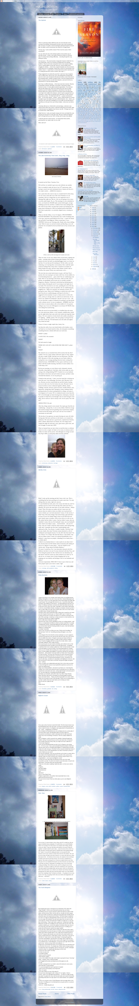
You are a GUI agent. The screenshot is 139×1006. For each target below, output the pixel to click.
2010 (93, 226)
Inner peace (90, 110)
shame (56, 989)
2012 (93, 222)
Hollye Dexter (82, 209)
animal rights (83, 97)
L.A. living (97, 110)
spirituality (87, 117)
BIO (53, 14)
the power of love (93, 93)
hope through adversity (94, 85)
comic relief (48, 786)
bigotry (43, 786)
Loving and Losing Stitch (89, 175)
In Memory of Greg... (82, 154)
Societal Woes (66, 786)
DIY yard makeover (95, 117)
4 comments (59, 146)
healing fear (93, 111)
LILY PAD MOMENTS (83, 169)
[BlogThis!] (68, 147)
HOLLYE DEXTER (46, 6)
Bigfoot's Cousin (43, 695)
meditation (84, 104)
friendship (44, 688)
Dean (80, 207)
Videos (65, 14)
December (95, 228)
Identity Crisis (42, 470)
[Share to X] (69, 147)
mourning (86, 102)
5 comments (59, 784)
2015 (93, 217)
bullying (79, 111)
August (95, 235)
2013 (93, 220)
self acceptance (50, 568)
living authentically (46, 989)
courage (91, 107)
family (80, 82)
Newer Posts (42, 993)
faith (90, 87)
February (95, 266)
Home (57, 993)
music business (82, 113)
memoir (99, 111)
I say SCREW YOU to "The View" (85, 190)
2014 (93, 219)
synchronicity (83, 122)
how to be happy (88, 96)
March (94, 264)
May (94, 260)
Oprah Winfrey (92, 104)
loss (79, 104)
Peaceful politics (91, 106)
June (94, 258)
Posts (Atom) (48, 996)
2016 (93, 215)
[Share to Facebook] (70, 147)
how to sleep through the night (91, 115)
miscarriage (86, 118)
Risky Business (42, 575)
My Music (58, 14)
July (94, 257)
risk (52, 688)
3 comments (59, 878)
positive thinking (93, 88)
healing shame (95, 103)
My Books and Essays (44, 14)
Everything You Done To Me (90, 128)
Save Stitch (83, 87)
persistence (82, 106)
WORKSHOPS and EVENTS (76, 14)
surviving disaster (82, 91)
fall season (44, 148)
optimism (50, 148)
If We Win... (86, 196)
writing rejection (94, 118)
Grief (92, 91)
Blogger (72, 1002)
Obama (87, 103)
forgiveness (80, 118)
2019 (93, 209)
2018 (93, 211)
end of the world (86, 111)
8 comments (59, 461)
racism (61, 786)
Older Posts (71, 993)
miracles (96, 87)
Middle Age (81, 94)
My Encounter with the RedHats (91, 160)
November (95, 230)
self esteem (93, 100)
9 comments (59, 686)
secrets (52, 989)
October (95, 232)
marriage (55, 463)
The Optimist (42, 20)
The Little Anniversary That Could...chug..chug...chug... (54, 155)
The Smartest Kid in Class (90, 182)
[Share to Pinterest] (72, 147)
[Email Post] (64, 146)
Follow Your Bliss (81, 110)
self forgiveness (89, 108)
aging (85, 107)
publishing (95, 113)
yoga (84, 114)
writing (56, 568)
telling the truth (61, 989)
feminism (86, 100)
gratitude (49, 688)
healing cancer (88, 121)
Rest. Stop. (41, 793)
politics (57, 786)
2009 (93, 268)
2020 (93, 207)
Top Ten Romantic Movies (91, 119)
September (95, 233)
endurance (50, 463)
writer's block (45, 880)
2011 (93, 224)
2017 (93, 213)
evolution (53, 786)
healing (99, 104)
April (94, 262)
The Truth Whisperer (44, 887)
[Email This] (66, 147)
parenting (92, 97)
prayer (96, 90)
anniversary (44, 463)
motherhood (92, 84)
